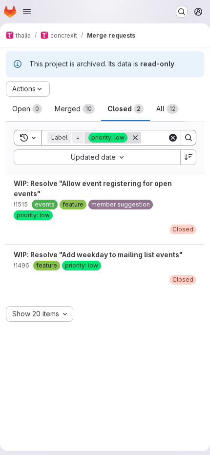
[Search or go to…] (182, 12)
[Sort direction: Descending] (188, 157)
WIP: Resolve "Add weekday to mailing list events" (98, 254)
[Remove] (135, 138)
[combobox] (97, 157)
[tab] (27, 109)
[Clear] (173, 138)
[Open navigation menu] (27, 12)
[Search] (188, 137)
